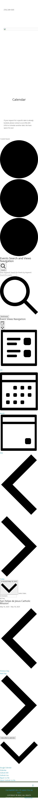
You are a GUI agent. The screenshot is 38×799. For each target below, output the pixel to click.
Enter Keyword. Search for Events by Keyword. (16, 272)
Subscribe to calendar (8, 738)
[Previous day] (19, 515)
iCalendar (3, 770)
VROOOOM (28, 798)
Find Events (4, 316)
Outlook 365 (4, 773)
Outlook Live (4, 775)
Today (2, 579)
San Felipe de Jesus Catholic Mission (15, 602)
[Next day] (19, 576)
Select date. (22, 593)
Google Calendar (5, 768)
